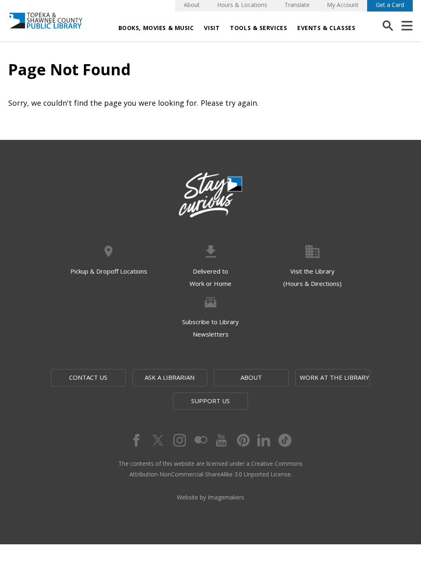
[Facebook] (135, 440)
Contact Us (88, 377)
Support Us (210, 401)
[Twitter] (157, 440)
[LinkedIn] (264, 440)
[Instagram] (178, 440)
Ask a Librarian (169, 377)
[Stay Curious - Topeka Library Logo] (210, 195)
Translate (297, 5)
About (192, 5)
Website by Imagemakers (210, 497)
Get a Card (390, 5)
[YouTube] (221, 440)
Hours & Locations (242, 5)
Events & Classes (326, 28)
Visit (212, 28)
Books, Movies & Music (156, 28)
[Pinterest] (242, 440)
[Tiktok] (285, 440)
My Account (343, 5)
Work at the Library (334, 377)
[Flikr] (199, 440)
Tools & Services (258, 28)
